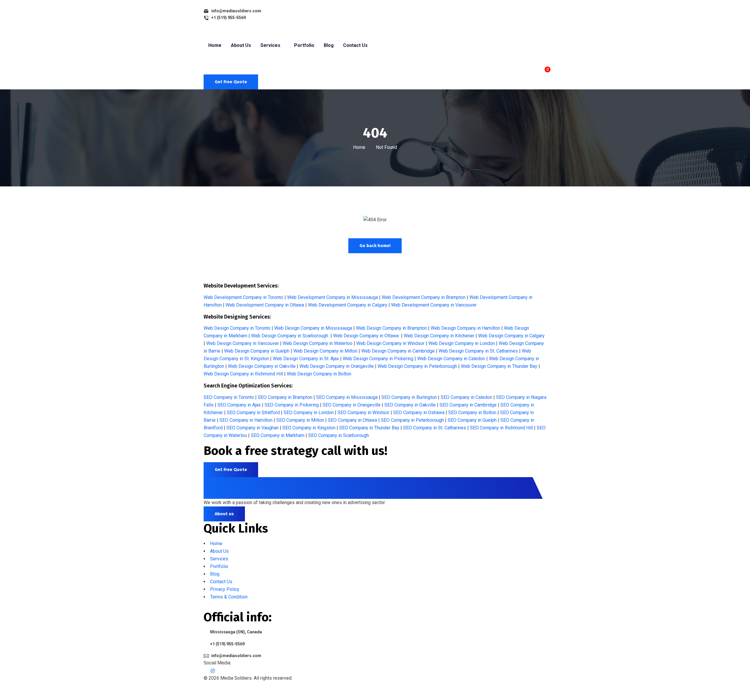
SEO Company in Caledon (466, 397)
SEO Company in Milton (300, 420)
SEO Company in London (309, 412)
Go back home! (375, 245)
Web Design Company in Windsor (390, 343)
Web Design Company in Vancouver (242, 343)
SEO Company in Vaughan (252, 428)
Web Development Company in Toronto (243, 297)
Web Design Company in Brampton (391, 328)
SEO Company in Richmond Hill (501, 428)
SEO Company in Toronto (229, 397)
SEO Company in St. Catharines (434, 428)
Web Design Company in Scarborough (289, 336)
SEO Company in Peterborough (412, 420)
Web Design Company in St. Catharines (478, 351)
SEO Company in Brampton (285, 397)
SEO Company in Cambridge (468, 405)
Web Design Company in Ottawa (366, 336)
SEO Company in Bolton (472, 412)
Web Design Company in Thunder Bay (499, 366)
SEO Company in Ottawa (352, 420)
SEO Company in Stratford (253, 412)
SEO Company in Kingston (308, 428)
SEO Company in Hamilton (245, 420)
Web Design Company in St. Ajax (306, 358)
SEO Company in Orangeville (352, 405)
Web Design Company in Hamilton (465, 328)
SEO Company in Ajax (239, 405)
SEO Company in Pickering (292, 405)
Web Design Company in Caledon (451, 358)
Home (359, 147)
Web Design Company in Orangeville (336, 366)
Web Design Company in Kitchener (439, 336)
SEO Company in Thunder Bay (369, 428)
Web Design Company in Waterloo (317, 343)
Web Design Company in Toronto (237, 328)
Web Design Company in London (461, 343)
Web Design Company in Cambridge (398, 351)
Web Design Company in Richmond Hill (243, 374)
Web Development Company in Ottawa (265, 305)
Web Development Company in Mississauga (332, 297)
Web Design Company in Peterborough (417, 366)
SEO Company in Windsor (363, 412)
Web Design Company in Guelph (256, 351)
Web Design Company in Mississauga (313, 328)
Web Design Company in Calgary (511, 336)
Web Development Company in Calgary (347, 305)
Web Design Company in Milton (325, 351)
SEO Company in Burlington (409, 397)
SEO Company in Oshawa (418, 412)
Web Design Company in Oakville (262, 366)
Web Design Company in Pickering (378, 358)
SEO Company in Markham (277, 435)
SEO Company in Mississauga (347, 397)
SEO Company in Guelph (472, 420)
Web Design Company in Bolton (319, 374)
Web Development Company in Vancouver (434, 305)
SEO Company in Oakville (410, 405)
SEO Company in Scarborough (338, 435)
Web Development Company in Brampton (424, 297)
